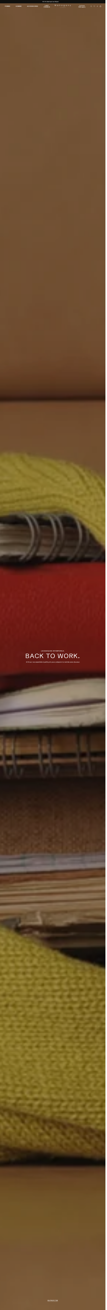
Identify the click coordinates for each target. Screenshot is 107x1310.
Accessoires (32, 6)
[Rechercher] (91, 6)
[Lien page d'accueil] (63, 6)
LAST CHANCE (47, 6)
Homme (19, 6)
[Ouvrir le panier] (100, 6)
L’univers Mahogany (81, 6)
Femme (7, 6)
